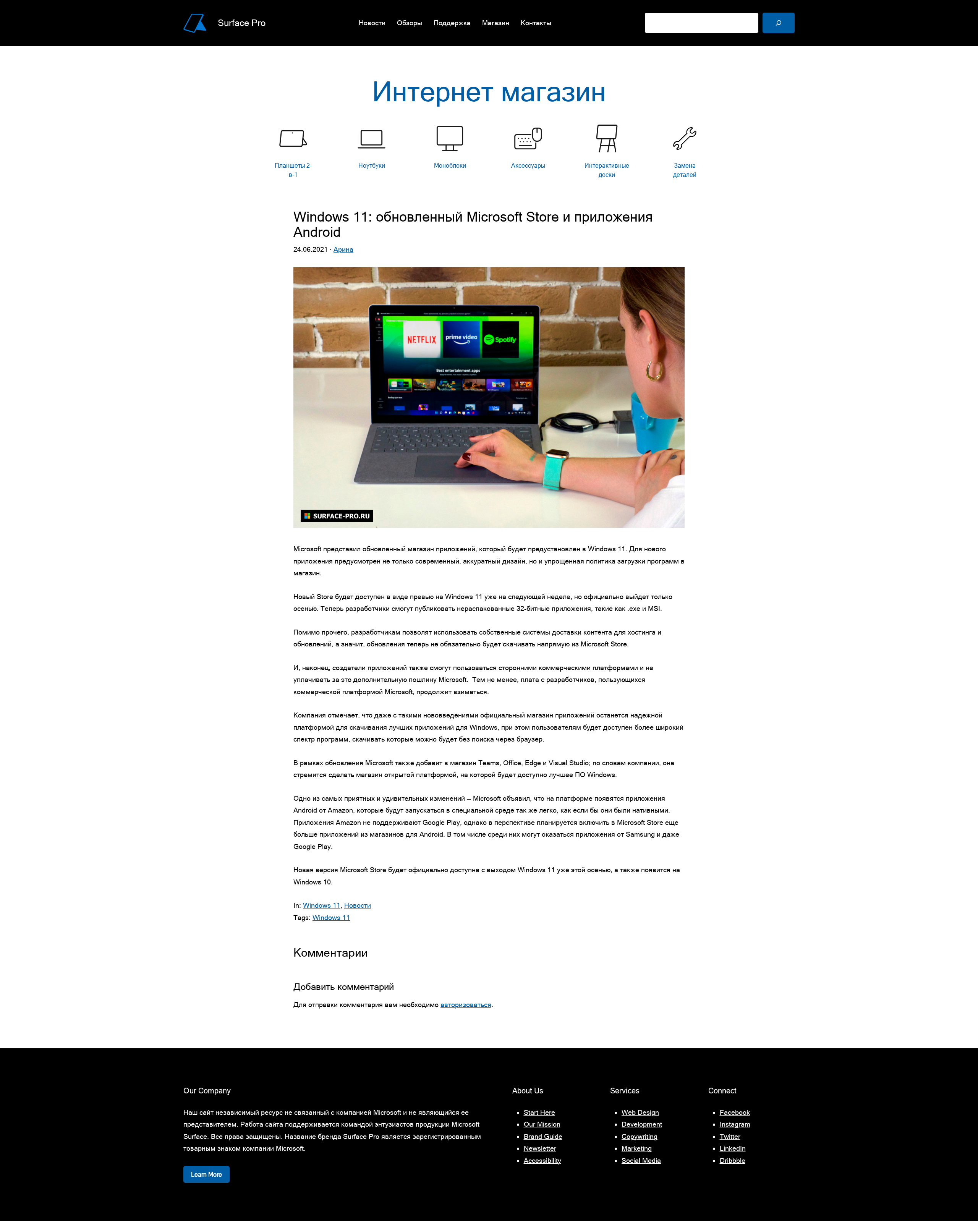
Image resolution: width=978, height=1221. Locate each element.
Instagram (735, 1124)
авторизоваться (465, 1005)
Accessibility (542, 1160)
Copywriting (639, 1136)
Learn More (206, 1174)
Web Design (640, 1112)
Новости (357, 905)
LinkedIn (733, 1148)
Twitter (730, 1136)
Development (642, 1124)
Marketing (637, 1148)
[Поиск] (779, 23)
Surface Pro (242, 23)
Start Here (539, 1112)
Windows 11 (321, 905)
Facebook (735, 1112)
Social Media (641, 1160)
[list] (489, 153)
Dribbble (732, 1160)
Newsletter (540, 1148)
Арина (343, 249)
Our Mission (542, 1124)
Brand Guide (543, 1136)
